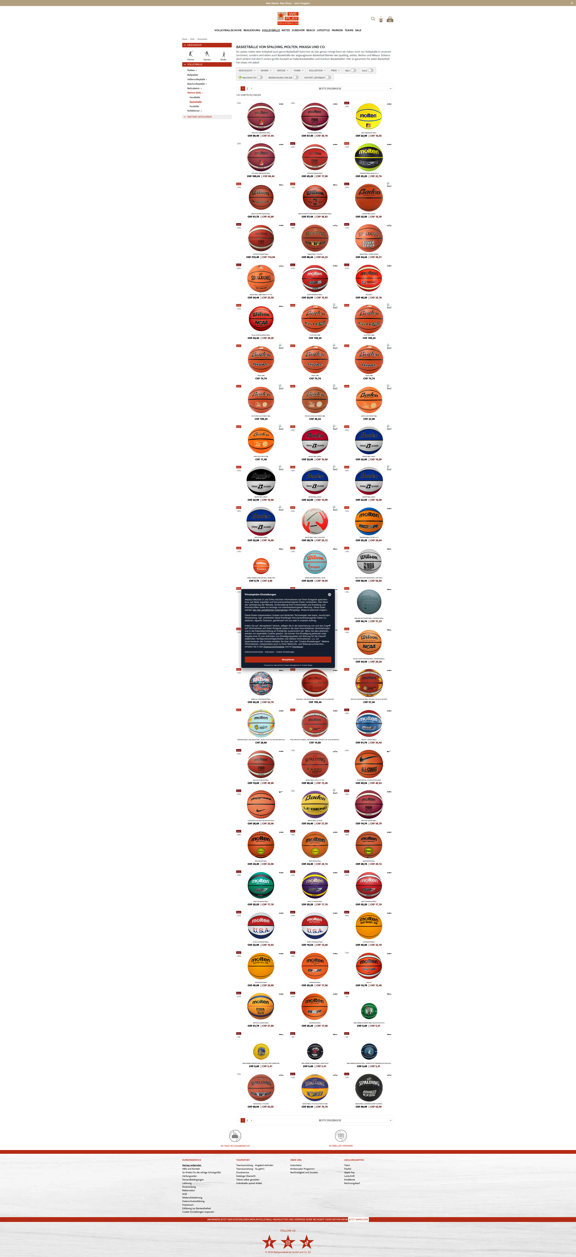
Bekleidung (252, 30)
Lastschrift (349, 1176)
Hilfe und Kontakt (191, 1168)
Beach (310, 30)
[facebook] (269, 1242)
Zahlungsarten (189, 1176)
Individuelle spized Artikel (249, 1183)
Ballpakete (192, 74)
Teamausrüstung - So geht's (250, 1168)
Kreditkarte (349, 1179)
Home (184, 39)
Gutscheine (296, 1165)
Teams (349, 30)
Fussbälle (194, 106)
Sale (358, 30)
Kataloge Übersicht (245, 1176)
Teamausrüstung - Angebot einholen (254, 1165)
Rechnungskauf (352, 1183)
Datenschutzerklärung (193, 1201)
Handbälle (195, 97)
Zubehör (298, 30)
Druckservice (242, 1172)
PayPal (347, 1168)
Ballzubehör (193, 88)
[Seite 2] (251, 88)
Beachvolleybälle (196, 83)
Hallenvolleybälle (196, 79)
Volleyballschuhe (228, 30)
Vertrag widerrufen (191, 1165)
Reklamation (188, 1190)
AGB (184, 1194)
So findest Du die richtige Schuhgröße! (201, 1172)
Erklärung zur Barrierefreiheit (196, 1208)
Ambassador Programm (302, 1168)
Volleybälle (271, 30)
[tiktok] (306, 1242)
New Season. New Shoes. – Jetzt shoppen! (288, 3)
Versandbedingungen (193, 1179)
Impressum (188, 1204)
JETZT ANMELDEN (358, 1219)
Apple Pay (349, 1172)
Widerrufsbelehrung (192, 1197)
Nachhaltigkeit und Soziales (304, 1172)
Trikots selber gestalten (248, 1179)
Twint (347, 1165)
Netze (286, 30)
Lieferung (187, 1183)
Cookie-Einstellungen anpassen (198, 1211)
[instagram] (288, 1242)
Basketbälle (196, 101)
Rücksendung (189, 1186)
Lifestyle (323, 30)
